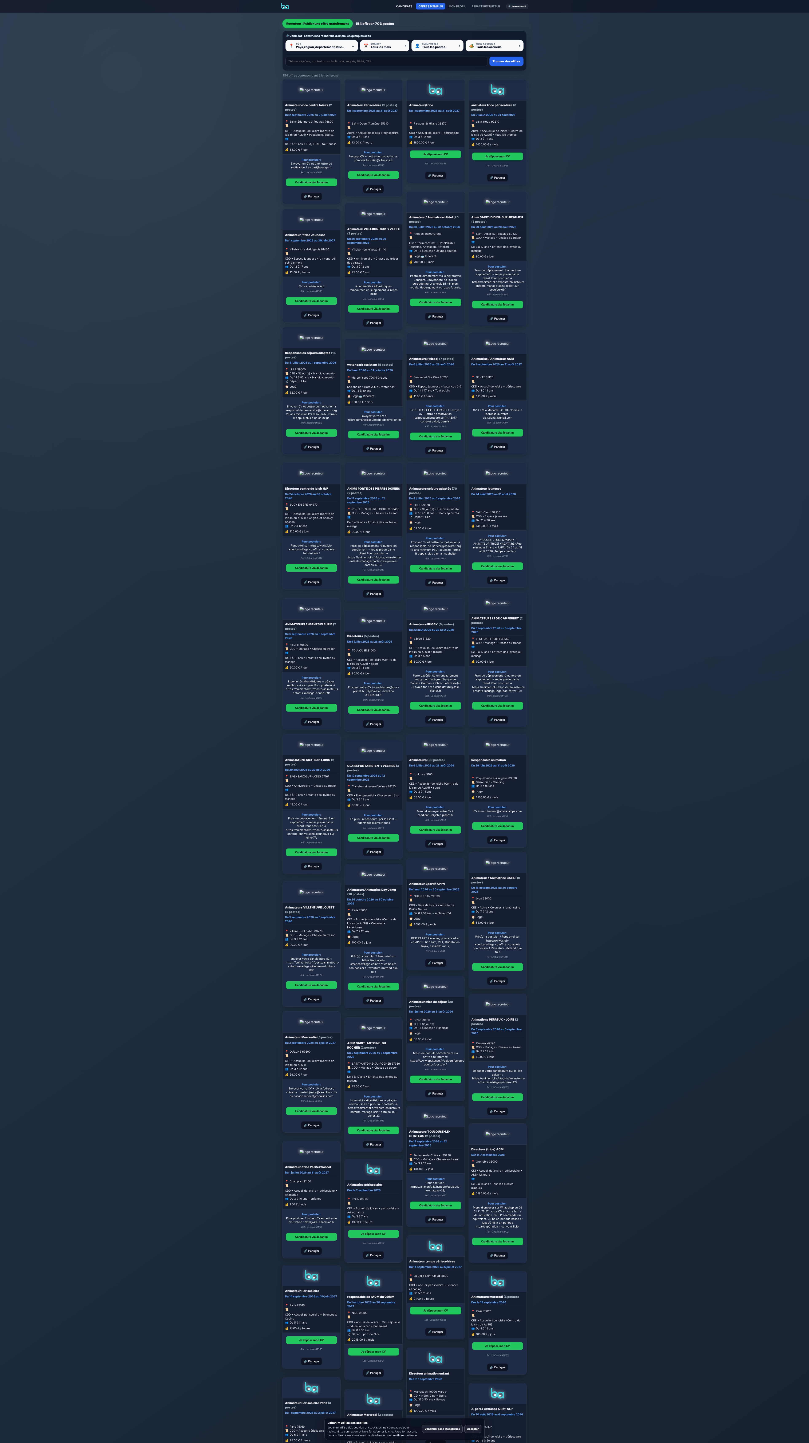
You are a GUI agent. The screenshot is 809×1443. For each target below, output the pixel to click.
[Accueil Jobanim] (285, 6)
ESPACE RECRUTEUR (486, 6)
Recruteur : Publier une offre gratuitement (317, 23)
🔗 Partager (311, 196)
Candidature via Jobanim (311, 182)
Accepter (473, 1428)
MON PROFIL (457, 6)
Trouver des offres (506, 61)
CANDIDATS (404, 6)
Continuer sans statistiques (442, 1428)
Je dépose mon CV (435, 154)
